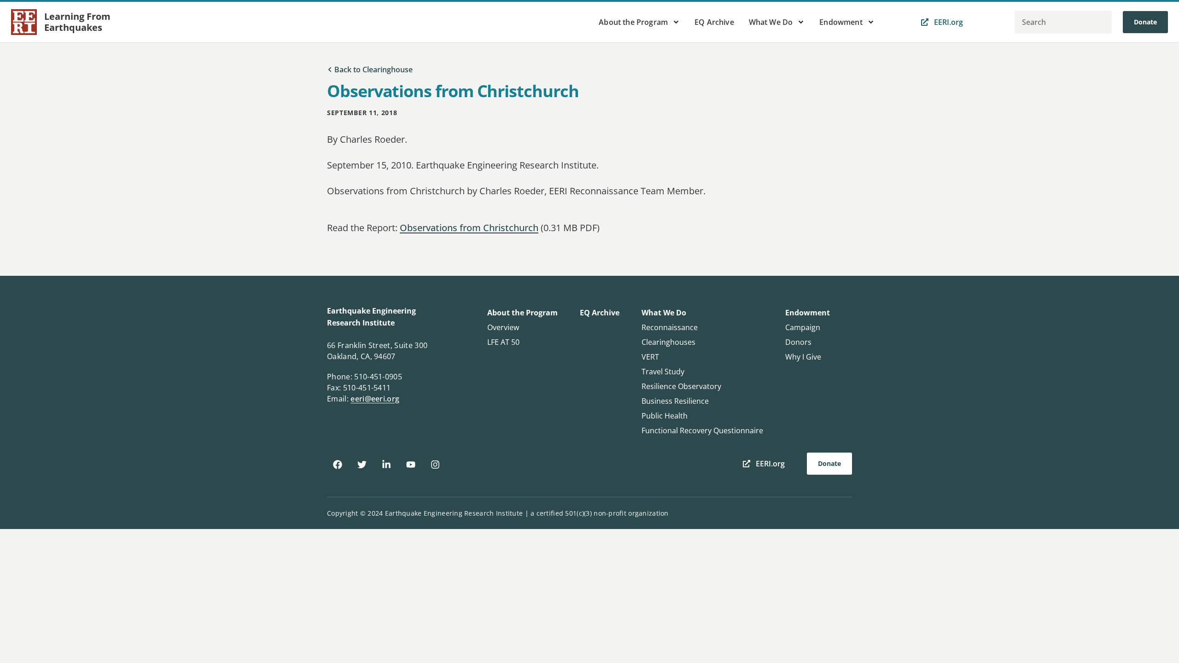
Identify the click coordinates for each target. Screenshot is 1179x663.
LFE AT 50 (503, 342)
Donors (798, 342)
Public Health (665, 416)
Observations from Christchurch (469, 227)
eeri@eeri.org (374, 399)
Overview (503, 327)
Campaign (802, 327)
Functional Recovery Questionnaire (702, 430)
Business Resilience (675, 401)
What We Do (771, 22)
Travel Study (663, 371)
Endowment (840, 22)
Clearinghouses (668, 342)
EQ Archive (714, 22)
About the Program (633, 22)
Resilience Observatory (681, 386)
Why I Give (803, 357)
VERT (650, 357)
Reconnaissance (670, 327)
